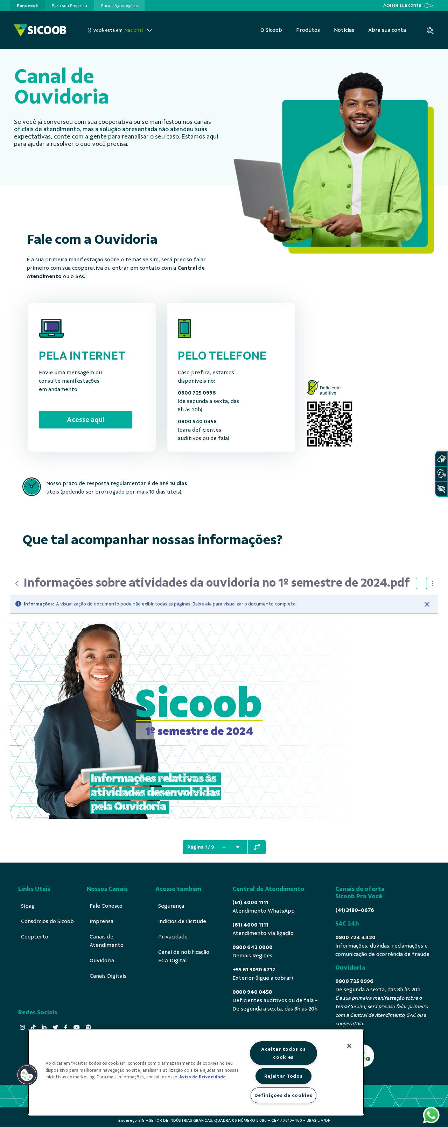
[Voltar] (17, 583)
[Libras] (441, 459)
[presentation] (27, 5)
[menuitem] (27, 5)
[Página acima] (224, 847)
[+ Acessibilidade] (441, 489)
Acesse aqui (85, 420)
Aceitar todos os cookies (283, 1053)
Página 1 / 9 (200, 847)
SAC (80, 276)
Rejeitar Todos (283, 1076)
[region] (196, 1072)
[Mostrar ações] (432, 583)
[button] (27, 1075)
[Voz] (441, 474)
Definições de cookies (283, 1095)
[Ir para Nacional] (40, 30)
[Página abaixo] (238, 847)
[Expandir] (257, 847)
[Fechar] (427, 604)
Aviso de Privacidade (202, 1077)
